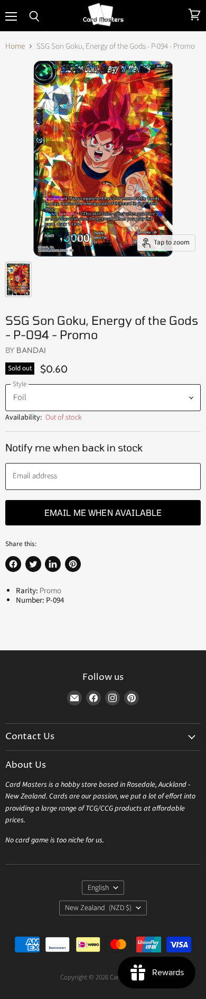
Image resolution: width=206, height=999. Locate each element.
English (98, 888)
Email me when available (103, 512)
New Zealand (98, 908)
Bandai (31, 350)
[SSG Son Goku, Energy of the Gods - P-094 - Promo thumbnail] (18, 279)
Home (15, 46)
